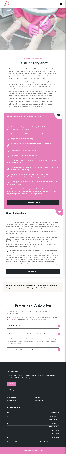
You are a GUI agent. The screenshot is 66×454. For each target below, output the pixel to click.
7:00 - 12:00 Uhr (54, 423)
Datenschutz (39, 400)
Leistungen (12, 397)
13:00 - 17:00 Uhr (54, 420)
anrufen (11, 383)
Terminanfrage (33, 202)
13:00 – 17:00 (55, 433)
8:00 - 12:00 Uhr (54, 416)
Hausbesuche (55, 412)
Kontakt (37, 397)
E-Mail (12, 319)
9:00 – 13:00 (55, 437)
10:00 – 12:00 (55, 430)
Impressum (12, 400)
